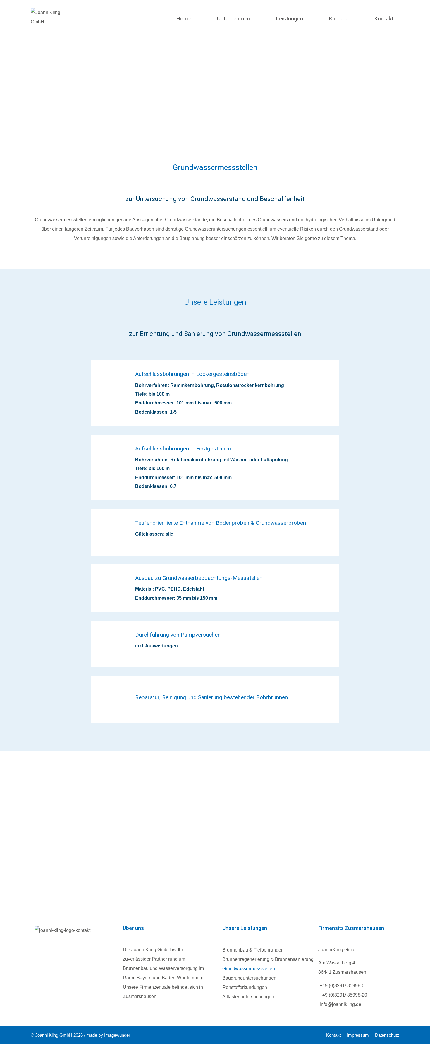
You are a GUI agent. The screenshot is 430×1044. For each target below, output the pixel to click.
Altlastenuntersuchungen (248, 996)
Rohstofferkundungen (244, 987)
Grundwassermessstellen (248, 968)
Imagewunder (117, 1035)
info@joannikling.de (340, 1004)
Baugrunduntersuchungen (249, 978)
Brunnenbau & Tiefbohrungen (253, 949)
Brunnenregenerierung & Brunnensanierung (268, 959)
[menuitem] (183, 26)
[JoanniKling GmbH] (48, 27)
